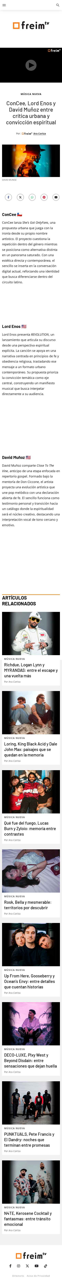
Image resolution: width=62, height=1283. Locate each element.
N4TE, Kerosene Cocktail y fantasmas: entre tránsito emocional (28, 1219)
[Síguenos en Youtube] (37, 1266)
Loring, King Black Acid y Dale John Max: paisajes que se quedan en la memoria (30, 749)
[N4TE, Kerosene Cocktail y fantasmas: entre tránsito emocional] (31, 1182)
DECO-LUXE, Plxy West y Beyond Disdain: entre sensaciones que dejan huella (30, 1060)
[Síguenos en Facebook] (10, 1266)
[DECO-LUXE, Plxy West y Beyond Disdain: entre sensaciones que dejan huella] (31, 1023)
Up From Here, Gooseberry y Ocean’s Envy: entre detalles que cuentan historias (29, 981)
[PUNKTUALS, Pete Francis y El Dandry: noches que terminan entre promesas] (31, 1103)
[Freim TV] (31, 25)
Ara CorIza (39, 133)
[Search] (58, 5)
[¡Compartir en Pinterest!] (44, 197)
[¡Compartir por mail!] (56, 197)
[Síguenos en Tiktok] (45, 1266)
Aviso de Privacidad (38, 1275)
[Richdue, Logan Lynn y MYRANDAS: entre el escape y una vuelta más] (31, 633)
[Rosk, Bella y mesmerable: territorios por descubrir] (31, 871)
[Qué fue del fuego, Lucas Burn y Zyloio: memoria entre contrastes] (31, 791)
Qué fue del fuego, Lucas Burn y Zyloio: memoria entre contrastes (30, 828)
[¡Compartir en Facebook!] (8, 197)
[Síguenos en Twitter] (27, 1266)
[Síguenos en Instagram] (18, 1266)
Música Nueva (31, 94)
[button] (4, 5)
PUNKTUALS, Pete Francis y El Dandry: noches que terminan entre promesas (29, 1140)
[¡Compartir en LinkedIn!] (32, 197)
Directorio (18, 1275)
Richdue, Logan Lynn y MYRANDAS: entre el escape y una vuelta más (31, 670)
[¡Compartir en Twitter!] (20, 197)
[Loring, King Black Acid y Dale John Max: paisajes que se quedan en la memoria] (31, 712)
